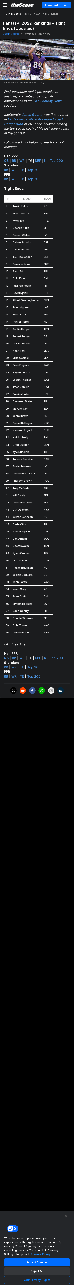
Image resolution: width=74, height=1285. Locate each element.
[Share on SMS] (60, 690)
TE (22, 170)
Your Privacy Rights (37, 1280)
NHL (46, 13)
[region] (37, 1248)
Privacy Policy (40, 1254)
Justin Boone (11, 33)
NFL (28, 13)
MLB (55, 13)
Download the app (56, 5)
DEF (38, 161)
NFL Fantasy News (47, 101)
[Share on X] (13, 690)
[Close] (66, 1216)
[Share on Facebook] (32, 690)
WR (22, 161)
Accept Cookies (37, 1262)
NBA (37, 13)
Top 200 (56, 161)
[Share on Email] (51, 690)
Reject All (37, 1271)
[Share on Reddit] (23, 690)
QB (6, 161)
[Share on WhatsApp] (41, 690)
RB (14, 161)
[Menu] (5, 5)
